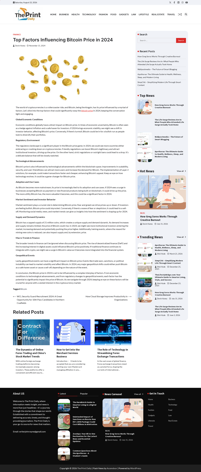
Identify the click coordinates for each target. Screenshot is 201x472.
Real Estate (158, 14)
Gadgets (124, 14)
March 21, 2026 (176, 253)
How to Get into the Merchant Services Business (68, 353)
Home (53, 14)
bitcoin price (87, 110)
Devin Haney (20, 46)
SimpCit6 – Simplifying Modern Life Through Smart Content (169, 260)
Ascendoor (112, 468)
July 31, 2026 (162, 224)
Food (113, 14)
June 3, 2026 (175, 314)
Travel (171, 14)
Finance (17, 35)
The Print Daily (84, 468)
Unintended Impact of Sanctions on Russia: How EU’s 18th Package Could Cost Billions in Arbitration (85, 421)
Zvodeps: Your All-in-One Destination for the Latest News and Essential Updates (85, 438)
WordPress (135, 468)
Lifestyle (144, 14)
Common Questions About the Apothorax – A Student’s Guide (85, 453)
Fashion (103, 14)
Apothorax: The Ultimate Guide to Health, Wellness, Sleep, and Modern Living (169, 154)
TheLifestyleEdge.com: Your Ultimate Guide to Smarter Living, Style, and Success (170, 276)
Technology (89, 14)
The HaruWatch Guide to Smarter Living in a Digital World (84, 405)
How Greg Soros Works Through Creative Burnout (159, 56)
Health (75, 14)
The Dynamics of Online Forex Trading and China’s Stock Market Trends (31, 353)
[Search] (186, 14)
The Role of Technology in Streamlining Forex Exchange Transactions (112, 353)
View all (180, 171)
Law (133, 14)
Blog (142, 213)
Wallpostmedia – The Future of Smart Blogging (157, 69)
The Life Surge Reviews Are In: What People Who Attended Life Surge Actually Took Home (169, 122)
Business (64, 14)
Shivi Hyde (161, 253)
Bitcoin (23, 289)
